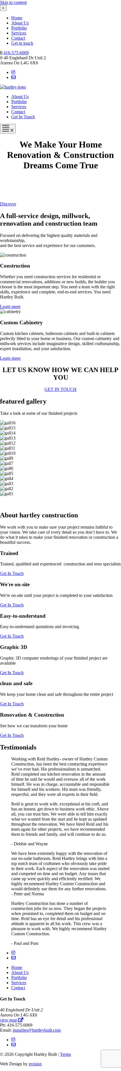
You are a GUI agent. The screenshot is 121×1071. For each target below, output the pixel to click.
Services (18, 33)
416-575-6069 (16, 52)
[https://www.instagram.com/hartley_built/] (13, 72)
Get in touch (22, 43)
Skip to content (13, 2)
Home (16, 17)
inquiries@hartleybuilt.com (37, 1030)
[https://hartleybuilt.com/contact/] (13, 77)
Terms (65, 1054)
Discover (8, 203)
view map (9, 1020)
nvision (35, 1063)
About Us (20, 23)
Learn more (10, 306)
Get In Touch (23, 116)
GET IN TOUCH (60, 389)
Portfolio (19, 28)
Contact (18, 38)
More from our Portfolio (60, 503)
